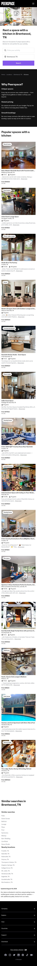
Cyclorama (4, 833)
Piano (3, 827)
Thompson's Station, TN (8, 862)
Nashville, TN (5, 854)
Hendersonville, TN (7, 874)
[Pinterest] (23, 955)
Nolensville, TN (5, 856)
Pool (2, 830)
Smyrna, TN (5, 859)
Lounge (3, 824)
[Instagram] (10, 955)
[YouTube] (31, 955)
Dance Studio (5, 844)
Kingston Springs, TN (7, 865)
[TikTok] (27, 955)
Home (3, 74)
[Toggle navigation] (33, 3)
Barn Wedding (5, 838)
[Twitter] (14, 955)
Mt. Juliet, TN (5, 871)
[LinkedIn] (18, 955)
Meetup (3, 836)
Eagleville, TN (5, 876)
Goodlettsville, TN (6, 879)
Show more (24, 179)
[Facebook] (5, 955)
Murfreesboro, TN (6, 882)
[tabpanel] (18, 155)
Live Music (4, 841)
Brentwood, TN (18, 74)
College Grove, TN (6, 868)
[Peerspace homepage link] (8, 3)
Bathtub (4, 821)
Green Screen (5, 818)
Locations (9, 74)
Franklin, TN (5, 851)
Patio (3, 816)
